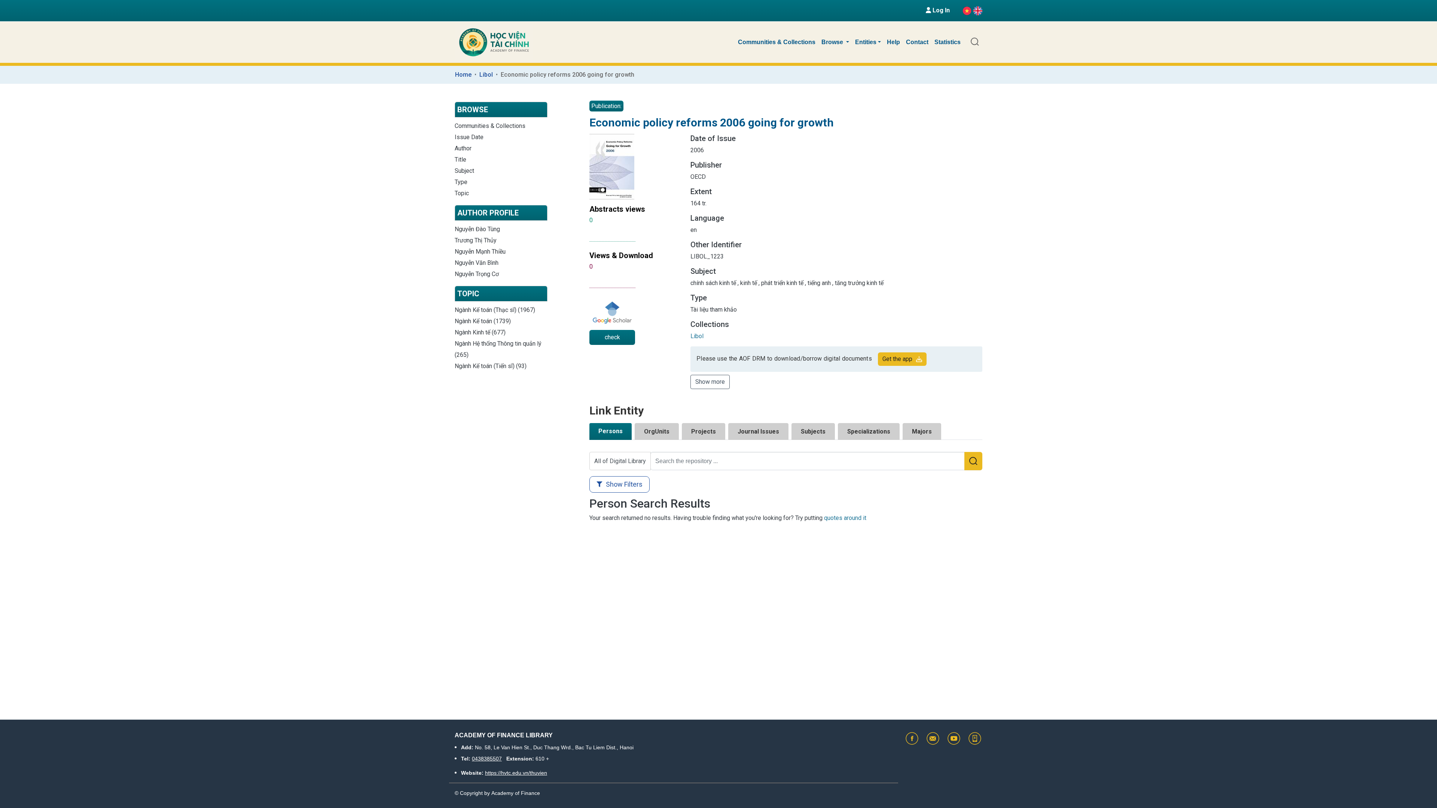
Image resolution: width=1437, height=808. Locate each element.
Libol (486, 74)
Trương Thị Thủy (476, 240)
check (612, 337)
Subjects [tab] (813, 431)
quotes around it (845, 517)
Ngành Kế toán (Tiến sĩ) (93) (491, 366)
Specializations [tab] (868, 431)
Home (463, 74)
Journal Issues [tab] (758, 431)
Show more (710, 381)
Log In (940, 10)
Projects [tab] (703, 431)
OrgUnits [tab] (656, 431)
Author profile (488, 212)
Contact (917, 42)
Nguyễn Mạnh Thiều (480, 251)
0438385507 (487, 759)
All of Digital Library (620, 461)
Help (893, 42)
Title (460, 159)
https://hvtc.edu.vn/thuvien (516, 773)
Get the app (897, 358)
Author (463, 148)
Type (461, 182)
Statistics (947, 42)
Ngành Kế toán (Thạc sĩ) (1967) (495, 309)
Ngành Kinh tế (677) (480, 332)
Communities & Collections (776, 42)
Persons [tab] (610, 431)
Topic (462, 193)
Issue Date (469, 137)
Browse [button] (833, 42)
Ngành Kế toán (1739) (483, 321)
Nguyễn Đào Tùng (477, 229)
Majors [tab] (922, 431)
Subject (464, 170)
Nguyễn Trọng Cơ (477, 274)
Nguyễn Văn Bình (476, 262)
